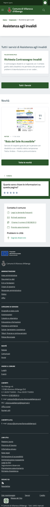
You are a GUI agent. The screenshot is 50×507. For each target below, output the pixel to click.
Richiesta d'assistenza (9, 471)
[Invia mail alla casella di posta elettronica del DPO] (21, 423)
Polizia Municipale (10, 55)
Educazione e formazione (11, 322)
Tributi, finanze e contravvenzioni (14, 333)
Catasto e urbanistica (9, 318)
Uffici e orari (5, 406)
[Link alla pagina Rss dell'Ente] (2, 483)
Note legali (5, 452)
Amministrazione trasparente (12, 459)
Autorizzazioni (6, 314)
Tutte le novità (25, 162)
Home (5, 20)
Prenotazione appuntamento (12, 468)
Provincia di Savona (8, 445)
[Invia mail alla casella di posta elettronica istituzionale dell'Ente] (24, 399)
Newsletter (5, 486)
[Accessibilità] (6, 501)
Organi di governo (8, 286)
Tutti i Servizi (25, 85)
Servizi (27, 495)
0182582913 (14, 395)
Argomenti (12, 20)
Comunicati (5, 353)
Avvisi (3, 357)
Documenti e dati (8, 279)
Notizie (6, 136)
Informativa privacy (8, 449)
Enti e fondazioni (7, 282)
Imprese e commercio (9, 325)
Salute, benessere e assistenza (13, 329)
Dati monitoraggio (8, 495)
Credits (42, 495)
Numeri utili (5, 410)
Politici (3, 294)
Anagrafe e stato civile (10, 310)
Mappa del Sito (16, 498)
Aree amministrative (9, 275)
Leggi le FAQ (6, 462)
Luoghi (4, 370)
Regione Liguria (7, 3)
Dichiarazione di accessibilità (12, 456)
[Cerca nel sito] (43, 10)
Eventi (3, 374)
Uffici (3, 297)
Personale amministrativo (11, 290)
